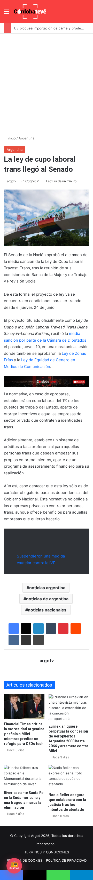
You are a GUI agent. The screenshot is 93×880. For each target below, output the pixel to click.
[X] (26, 628)
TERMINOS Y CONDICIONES (46, 852)
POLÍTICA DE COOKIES (24, 860)
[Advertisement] (46, 82)
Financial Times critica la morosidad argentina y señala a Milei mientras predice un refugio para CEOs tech (24, 734)
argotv (11, 181)
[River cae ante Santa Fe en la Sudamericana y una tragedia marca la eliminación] (24, 776)
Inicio (11, 138)
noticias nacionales (47, 609)
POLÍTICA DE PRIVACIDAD (66, 860)
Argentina (26, 138)
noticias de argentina (47, 598)
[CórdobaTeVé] (30, 11)
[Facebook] (14, 628)
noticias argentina (47, 587)
